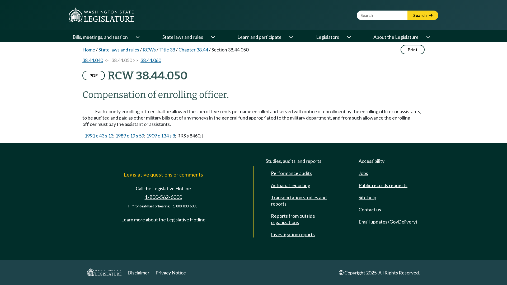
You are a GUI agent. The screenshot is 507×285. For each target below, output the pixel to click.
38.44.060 (150, 60)
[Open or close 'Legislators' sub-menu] (349, 37)
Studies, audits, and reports (293, 161)
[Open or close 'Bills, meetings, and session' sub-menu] (137, 37)
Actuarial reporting (290, 185)
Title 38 (167, 50)
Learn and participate (259, 37)
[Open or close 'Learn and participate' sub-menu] (291, 37)
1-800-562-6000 (163, 197)
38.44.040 (92, 60)
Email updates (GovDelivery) (388, 222)
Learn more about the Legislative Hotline (163, 219)
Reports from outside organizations (293, 219)
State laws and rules (182, 37)
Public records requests (383, 185)
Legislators (327, 37)
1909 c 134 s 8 (160, 136)
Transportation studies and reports (299, 200)
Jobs (363, 173)
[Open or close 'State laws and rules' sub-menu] (213, 37)
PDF (94, 75)
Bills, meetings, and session (100, 37)
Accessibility (371, 161)
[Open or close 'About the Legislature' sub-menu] (428, 37)
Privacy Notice (171, 273)
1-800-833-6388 (185, 206)
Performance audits (291, 173)
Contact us (370, 209)
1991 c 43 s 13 (98, 136)
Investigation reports (293, 234)
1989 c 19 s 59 (129, 136)
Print (412, 49)
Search (420, 15)
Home (88, 50)
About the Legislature (396, 37)
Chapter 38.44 (193, 50)
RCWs (149, 50)
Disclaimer (138, 273)
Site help (367, 197)
